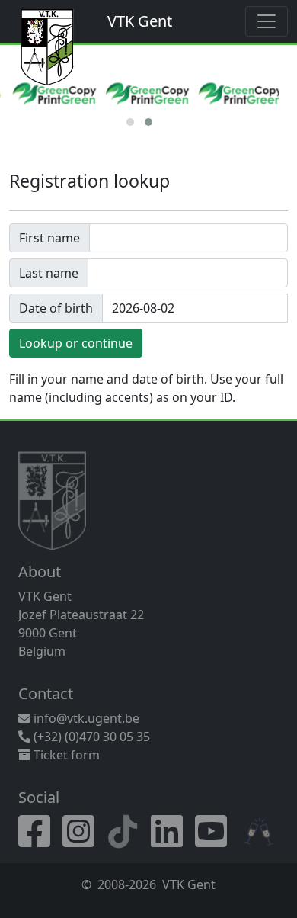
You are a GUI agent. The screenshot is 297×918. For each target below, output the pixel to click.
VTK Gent (139, 21)
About (39, 571)
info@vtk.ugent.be (86, 718)
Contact (45, 693)
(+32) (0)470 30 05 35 (90, 736)
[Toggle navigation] (266, 21)
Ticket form (65, 754)
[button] (130, 122)
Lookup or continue (76, 343)
